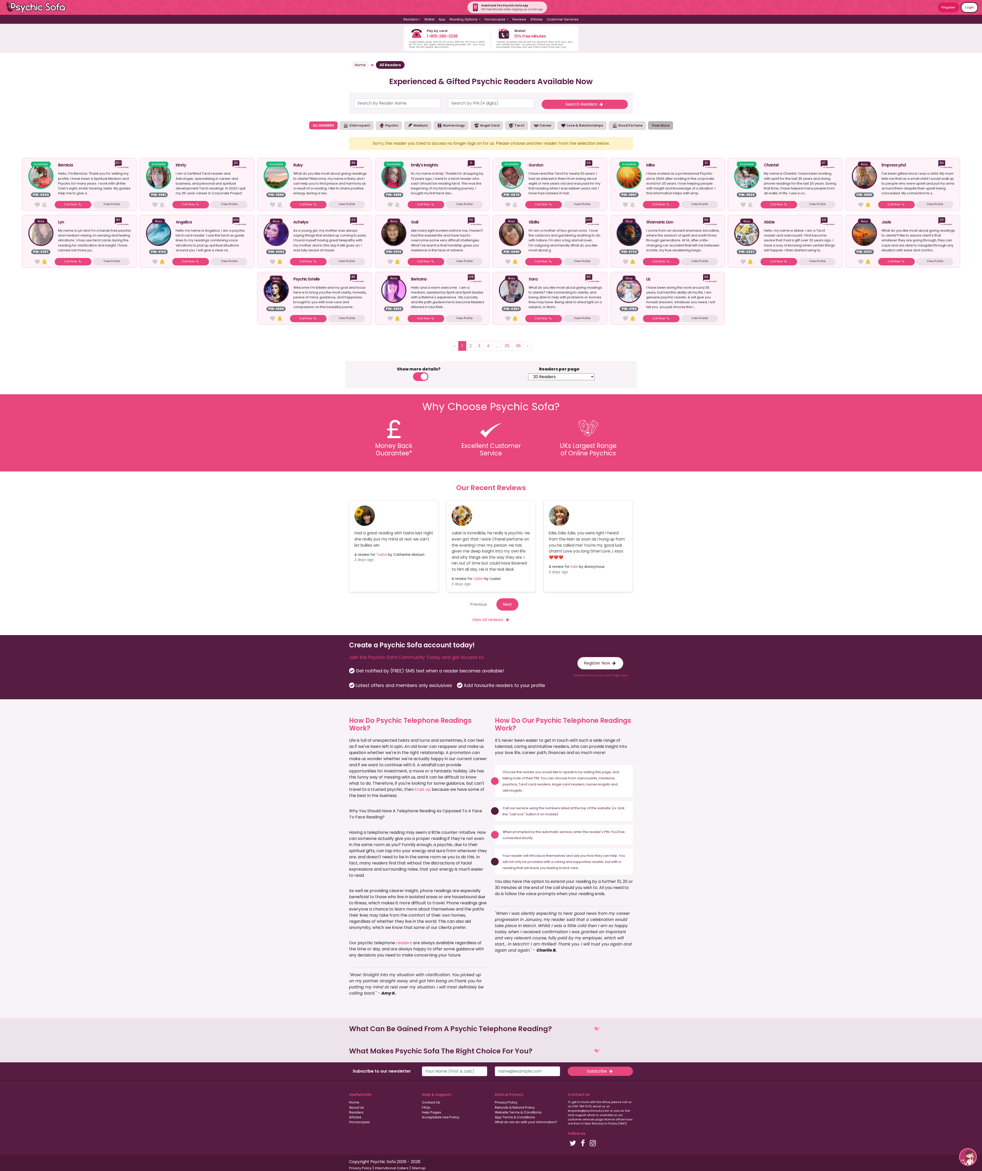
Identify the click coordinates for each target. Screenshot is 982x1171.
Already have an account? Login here (600, 675)
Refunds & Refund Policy (515, 1107)
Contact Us (431, 1102)
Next (507, 604)
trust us (422, 789)
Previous (478, 604)
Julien (478, 578)
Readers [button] (411, 19)
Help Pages (431, 1112)
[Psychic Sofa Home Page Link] (38, 7)
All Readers (390, 64)
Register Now (597, 663)
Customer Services (562, 19)
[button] (491, 1029)
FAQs (426, 1107)
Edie (574, 566)
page (606, 772)
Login (969, 7)
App (442, 19)
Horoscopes (359, 1122)
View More (660, 125)
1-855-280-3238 (442, 36)
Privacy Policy (506, 1102)
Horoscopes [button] (495, 19)
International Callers (391, 1168)
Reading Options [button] (464, 19)
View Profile (111, 204)
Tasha (381, 554)
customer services (581, 1119)
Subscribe (597, 1071)
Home (360, 64)
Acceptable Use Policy (440, 1117)
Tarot (519, 125)
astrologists (512, 790)
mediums (607, 778)
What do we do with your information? (526, 1122)
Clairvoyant (359, 125)
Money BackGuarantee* (393, 449)
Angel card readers (568, 784)
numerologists (598, 784)
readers (404, 943)
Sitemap (419, 1168)
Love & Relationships (584, 125)
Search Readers (581, 104)
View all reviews (488, 620)
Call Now (71, 204)
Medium (420, 125)
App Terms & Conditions (515, 1117)
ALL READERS (323, 125)
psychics (510, 784)
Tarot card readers (534, 784)
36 (518, 346)
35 (507, 346)
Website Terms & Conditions (518, 1112)
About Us (356, 1107)
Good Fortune (629, 125)
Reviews (519, 19)
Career (545, 125)
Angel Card (489, 125)
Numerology (453, 125)
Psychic (391, 125)
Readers (356, 1112)
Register (948, 7)
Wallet (429, 19)
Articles (536, 19)
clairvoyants (587, 778)
